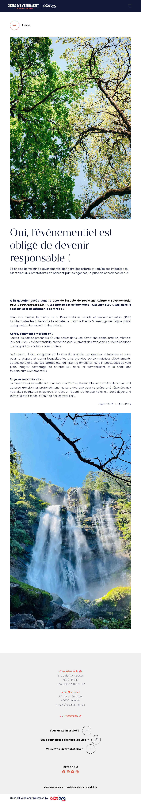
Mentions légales (53, 787)
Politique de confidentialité (82, 787)
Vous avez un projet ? (64, 730)
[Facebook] (63, 771)
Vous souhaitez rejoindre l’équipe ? (64, 739)
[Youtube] (72, 771)
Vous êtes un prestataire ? (64, 749)
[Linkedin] (77, 771)
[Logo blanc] (32, 6)
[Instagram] (68, 771)
